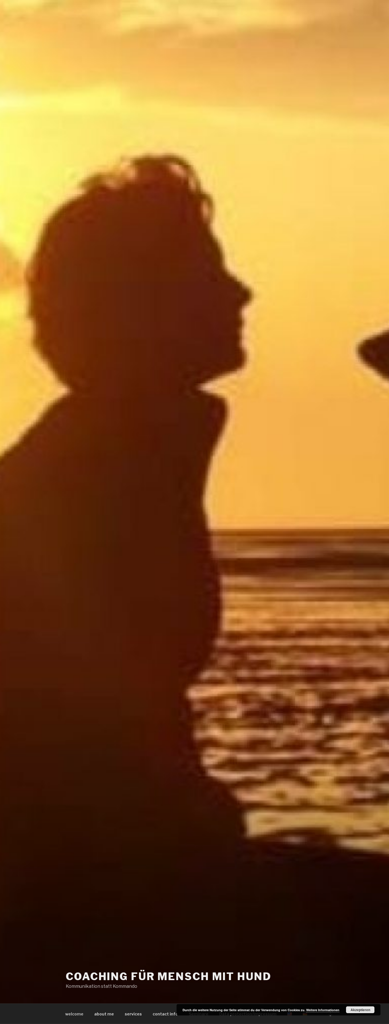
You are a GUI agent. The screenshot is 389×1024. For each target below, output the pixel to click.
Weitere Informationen (322, 1010)
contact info (165, 1013)
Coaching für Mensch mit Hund (168, 976)
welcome (74, 1013)
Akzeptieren (360, 1009)
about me (104, 1013)
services (133, 1013)
